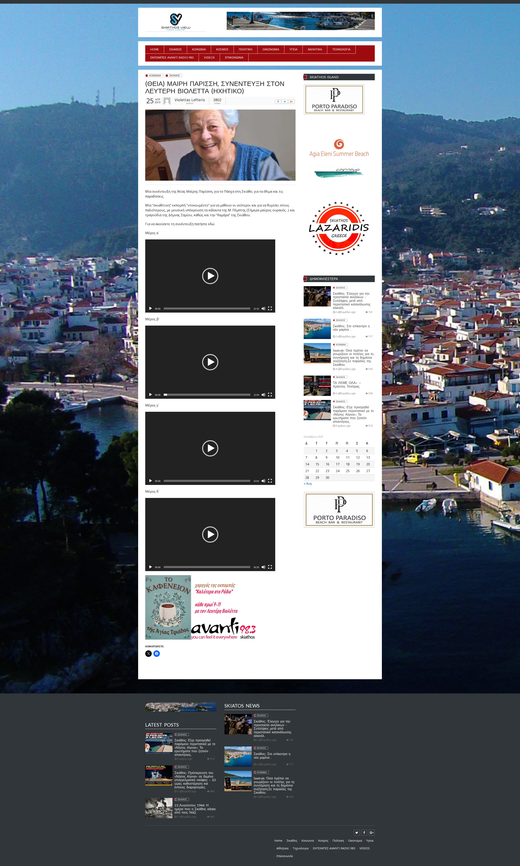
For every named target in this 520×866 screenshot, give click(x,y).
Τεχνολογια (341, 49)
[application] (210, 276)
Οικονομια (271, 49)
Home (154, 49)
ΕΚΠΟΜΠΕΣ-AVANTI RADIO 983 (172, 57)
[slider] (207, 309)
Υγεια (293, 49)
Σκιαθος (175, 49)
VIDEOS (209, 57)
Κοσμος (222, 49)
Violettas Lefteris (190, 99)
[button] (210, 276)
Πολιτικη (245, 49)
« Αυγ (308, 483)
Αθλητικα (315, 49)
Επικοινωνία (234, 57)
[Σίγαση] (263, 309)
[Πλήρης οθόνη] (270, 309)
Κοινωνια (199, 49)
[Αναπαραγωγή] (150, 309)
